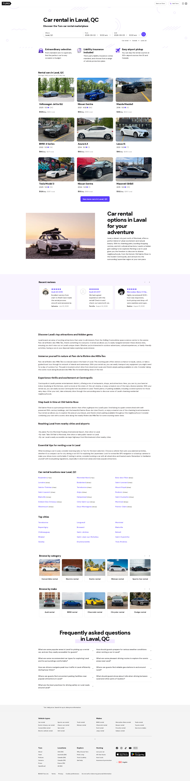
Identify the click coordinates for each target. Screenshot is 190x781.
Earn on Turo (160, 3)
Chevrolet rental (101, 725)
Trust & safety (81, 757)
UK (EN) (60, 766)
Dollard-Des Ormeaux (50, 502)
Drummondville (83, 542)
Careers (41, 760)
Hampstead (84, 497)
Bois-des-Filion (124, 478)
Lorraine (44, 482)
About (40, 752)
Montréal (119, 522)
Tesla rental (139, 722)
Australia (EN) (62, 754)
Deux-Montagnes (87, 507)
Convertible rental (44, 728)
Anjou (82, 492)
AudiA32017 (94, 292)
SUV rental (61, 731)
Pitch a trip (80, 754)
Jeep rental (100, 731)
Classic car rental (63, 725)
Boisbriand (84, 482)
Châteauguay (44, 532)
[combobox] (63, 35)
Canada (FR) (62, 760)
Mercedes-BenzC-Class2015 (137, 292)
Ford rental (99, 728)
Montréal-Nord (85, 478)
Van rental (61, 728)
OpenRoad (41, 766)
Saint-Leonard (123, 482)
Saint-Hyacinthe (122, 537)
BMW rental (100, 722)
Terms (54, 774)
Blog (135, 748)
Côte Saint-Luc (86, 502)
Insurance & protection (104, 760)
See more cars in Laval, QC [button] (95, 199)
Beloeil (118, 532)
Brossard (80, 527)
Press (40, 763)
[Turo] (6, 3)
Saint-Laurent (46, 492)
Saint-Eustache (124, 497)
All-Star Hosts (101, 754)
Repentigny (43, 527)
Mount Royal (123, 487)
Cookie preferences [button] (72, 774)
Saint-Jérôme (83, 532)
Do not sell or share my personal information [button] (96, 774)
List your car (100, 752)
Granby (41, 542)
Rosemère (45, 478)
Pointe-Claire (123, 507)
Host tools (99, 757)
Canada (134, 40)
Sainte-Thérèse (47, 487)
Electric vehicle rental (45, 731)
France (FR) (61, 763)
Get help (80, 760)
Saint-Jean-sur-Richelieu (88, 537)
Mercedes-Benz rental (123, 722)
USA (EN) (60, 752)
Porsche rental (120, 728)
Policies (41, 757)
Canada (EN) (62, 757)
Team (40, 754)
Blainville (44, 497)
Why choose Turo (83, 752)
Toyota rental (139, 725)
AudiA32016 (57, 292)
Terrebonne (84, 487)
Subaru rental (120, 731)
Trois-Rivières (121, 542)
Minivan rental (81, 725)
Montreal (121, 502)
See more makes (140, 728)
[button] (184, 3)
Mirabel (41, 537)
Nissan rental (120, 725)
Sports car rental (63, 722)
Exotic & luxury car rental (46, 725)
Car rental (125, 40)
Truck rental (81, 722)
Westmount (45, 507)
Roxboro (121, 492)
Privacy (60, 774)
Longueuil (81, 522)
